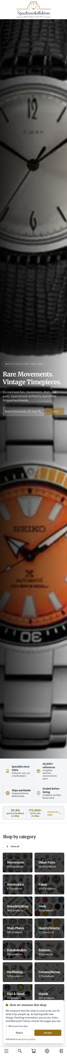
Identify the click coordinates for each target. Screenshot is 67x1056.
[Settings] (47, 1051)
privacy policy (28, 1039)
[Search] (20, 1051)
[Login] (60, 1051)
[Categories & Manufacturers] (6, 1051)
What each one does (18, 1026)
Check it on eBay (52, 813)
